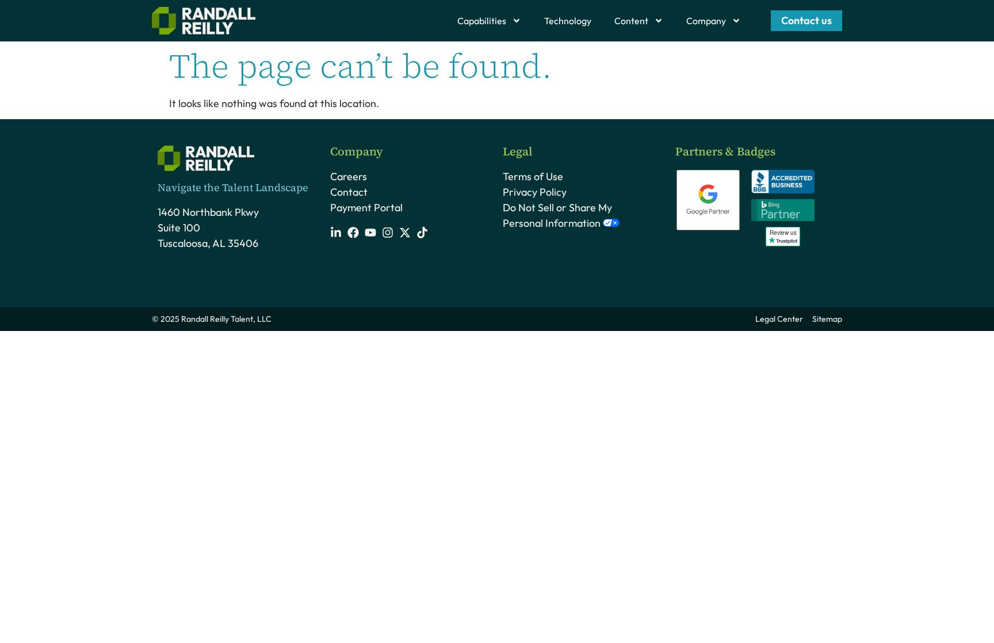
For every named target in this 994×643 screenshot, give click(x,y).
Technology (567, 20)
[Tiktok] (422, 232)
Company (706, 20)
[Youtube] (370, 232)
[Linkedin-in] (336, 232)
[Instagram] (387, 232)
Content (631, 20)
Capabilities (481, 20)
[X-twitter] (405, 232)
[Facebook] (353, 232)
